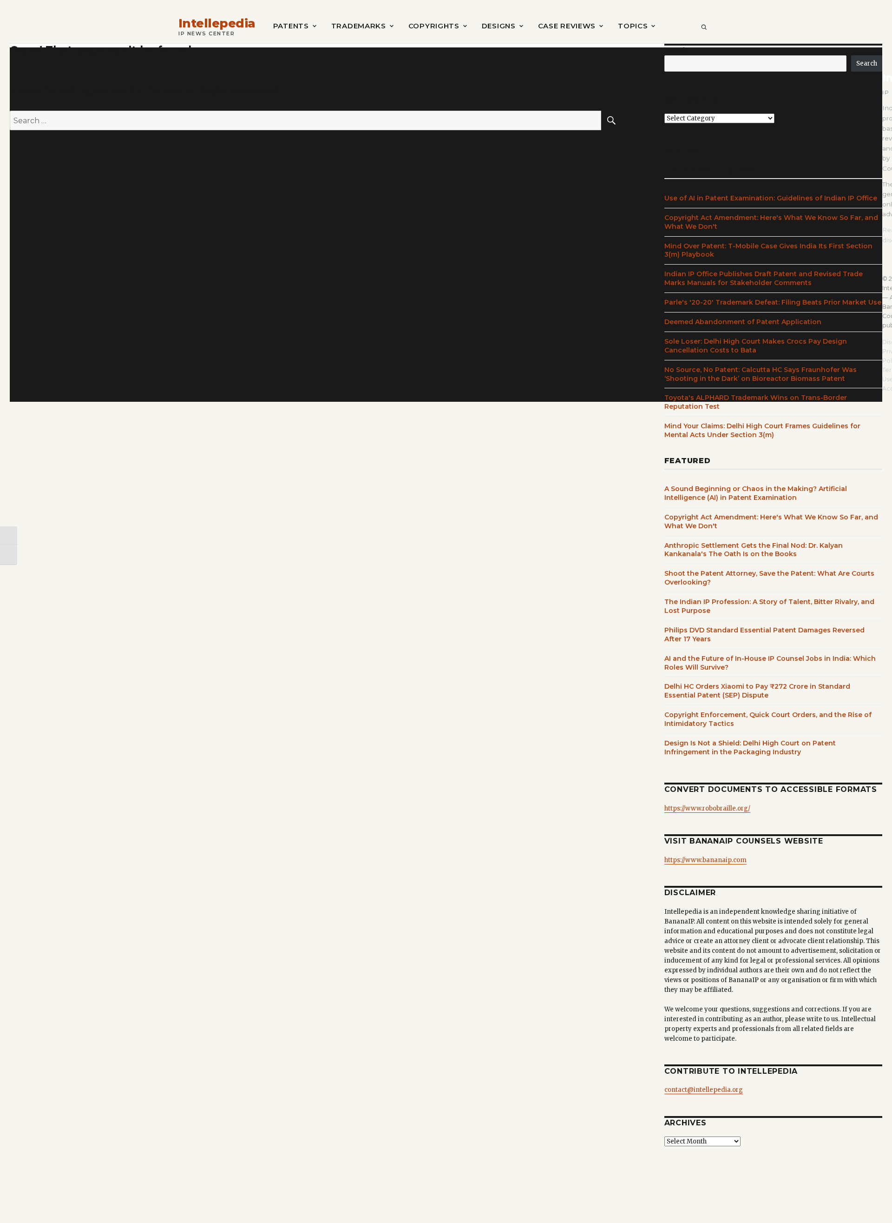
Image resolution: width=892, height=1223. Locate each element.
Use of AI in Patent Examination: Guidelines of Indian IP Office (770, 198)
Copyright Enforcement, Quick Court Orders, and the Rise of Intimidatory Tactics (768, 719)
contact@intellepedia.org (703, 1090)
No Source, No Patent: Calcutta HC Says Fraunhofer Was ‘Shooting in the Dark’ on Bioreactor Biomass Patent (760, 374)
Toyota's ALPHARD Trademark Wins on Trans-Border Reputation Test (755, 402)
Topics (633, 25)
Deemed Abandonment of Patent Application (742, 322)
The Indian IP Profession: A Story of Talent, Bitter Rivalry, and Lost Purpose (769, 606)
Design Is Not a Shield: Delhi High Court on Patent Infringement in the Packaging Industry (750, 747)
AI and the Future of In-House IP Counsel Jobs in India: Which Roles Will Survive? (770, 662)
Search (675, 50)
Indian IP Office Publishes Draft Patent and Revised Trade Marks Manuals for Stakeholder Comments (763, 278)
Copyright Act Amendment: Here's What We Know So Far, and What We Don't (771, 222)
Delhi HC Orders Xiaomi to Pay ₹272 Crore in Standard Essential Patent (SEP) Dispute (757, 690)
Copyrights (433, 25)
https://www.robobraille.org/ (707, 808)
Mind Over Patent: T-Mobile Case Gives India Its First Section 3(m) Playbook (768, 250)
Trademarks (358, 25)
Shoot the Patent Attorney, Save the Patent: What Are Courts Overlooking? (769, 577)
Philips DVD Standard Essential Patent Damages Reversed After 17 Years (764, 634)
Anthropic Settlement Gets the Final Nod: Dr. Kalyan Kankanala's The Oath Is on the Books (753, 549)
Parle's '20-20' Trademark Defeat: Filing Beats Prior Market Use (772, 302)
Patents (291, 25)
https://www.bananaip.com (705, 860)
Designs (499, 25)
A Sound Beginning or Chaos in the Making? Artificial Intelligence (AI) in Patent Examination (755, 493)
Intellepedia (217, 23)
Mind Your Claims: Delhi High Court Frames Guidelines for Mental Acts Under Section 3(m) (762, 430)
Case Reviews (567, 25)
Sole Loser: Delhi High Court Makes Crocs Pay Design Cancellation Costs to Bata (755, 345)
